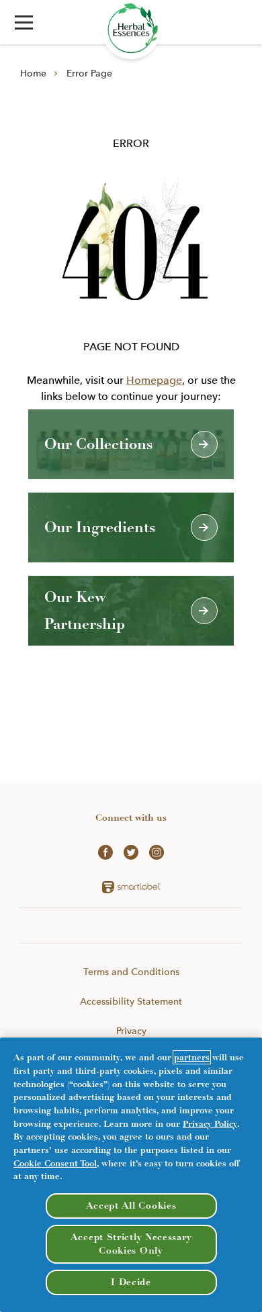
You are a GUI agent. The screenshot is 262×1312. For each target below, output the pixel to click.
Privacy (131, 1031)
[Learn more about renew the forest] (131, 29)
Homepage (154, 380)
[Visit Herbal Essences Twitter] (131, 852)
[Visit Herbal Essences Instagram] (156, 852)
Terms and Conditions (131, 972)
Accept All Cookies (131, 1205)
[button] (24, 22)
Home (33, 73)
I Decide (131, 1282)
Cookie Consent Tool (55, 1163)
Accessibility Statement (131, 1001)
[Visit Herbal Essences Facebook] (105, 852)
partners (192, 1057)
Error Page (89, 73)
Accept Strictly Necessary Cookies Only (131, 1244)
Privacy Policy (210, 1123)
